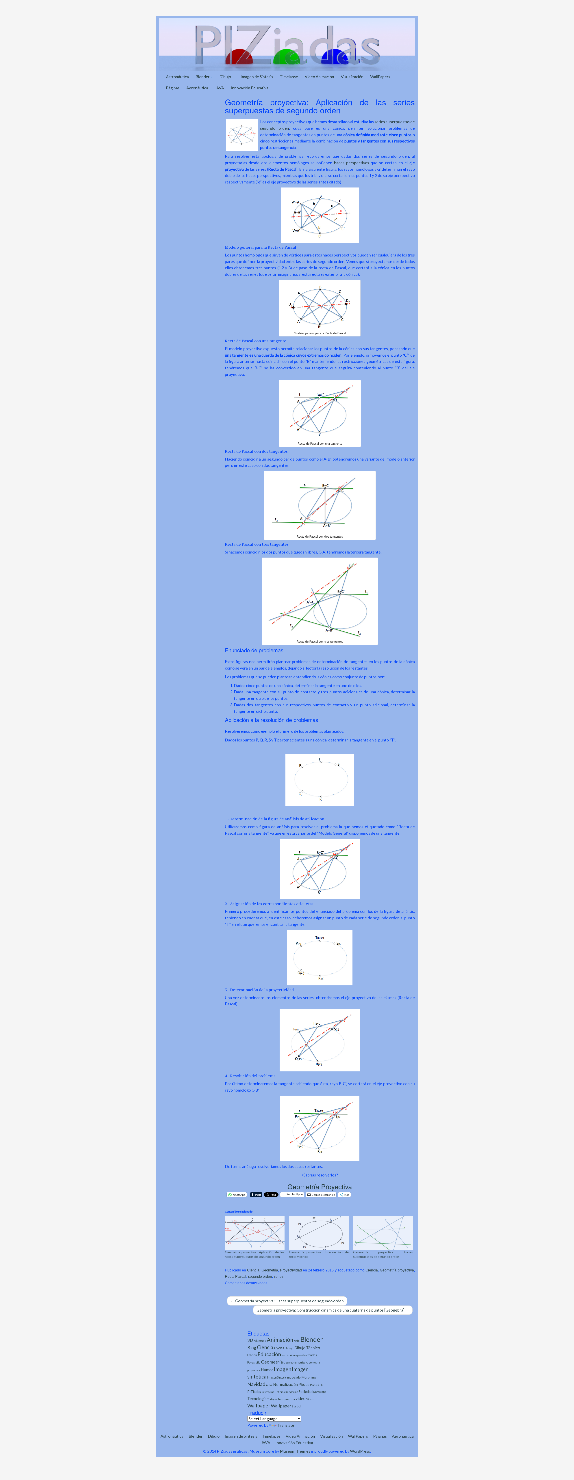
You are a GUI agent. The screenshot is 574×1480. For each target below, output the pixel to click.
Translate (285, 1425)
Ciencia (253, 1270)
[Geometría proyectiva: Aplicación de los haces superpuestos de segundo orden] (255, 1233)
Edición (252, 1355)
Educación (269, 1354)
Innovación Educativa (249, 87)
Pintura (314, 1385)
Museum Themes (295, 1451)
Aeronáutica (197, 87)
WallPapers (380, 76)
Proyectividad (291, 1270)
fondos (312, 1355)
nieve (269, 1384)
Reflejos (280, 1392)
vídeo (301, 1398)
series (278, 1276)
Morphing (308, 1377)
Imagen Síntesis (277, 1377)
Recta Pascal (235, 1276)
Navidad (256, 1384)
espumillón (300, 1355)
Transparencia (286, 1399)
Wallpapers (282, 1405)
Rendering (291, 1391)
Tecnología (257, 1398)
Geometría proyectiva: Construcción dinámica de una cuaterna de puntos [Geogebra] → (333, 1310)
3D (250, 1340)
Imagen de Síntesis (257, 76)
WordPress (360, 1451)
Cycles (279, 1348)
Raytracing (268, 1391)
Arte (297, 1340)
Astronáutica (177, 76)
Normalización (285, 1384)
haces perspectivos (351, 162)
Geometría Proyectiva (319, 1186)
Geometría (269, 1270)
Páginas (173, 87)
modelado (294, 1377)
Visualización (352, 76)
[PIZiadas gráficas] (287, 43)
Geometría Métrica (294, 1362)
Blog (251, 1347)
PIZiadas (254, 1392)
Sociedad (306, 1391)
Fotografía (253, 1362)
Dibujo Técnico (307, 1347)
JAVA (219, 87)
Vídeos (310, 1399)
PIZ (321, 1384)
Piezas (303, 1384)
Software (319, 1392)
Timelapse (289, 76)
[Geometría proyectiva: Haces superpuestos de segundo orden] (383, 1233)
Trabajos (272, 1399)
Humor (267, 1369)
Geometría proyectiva (397, 1270)
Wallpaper (258, 1405)
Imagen (282, 1369)
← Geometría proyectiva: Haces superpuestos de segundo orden (287, 1300)
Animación (280, 1339)
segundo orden (260, 1276)
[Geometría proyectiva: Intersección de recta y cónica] (319, 1233)
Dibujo (225, 76)
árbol (297, 1406)
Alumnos (260, 1340)
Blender (203, 76)
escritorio (288, 1355)
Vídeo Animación (319, 76)
